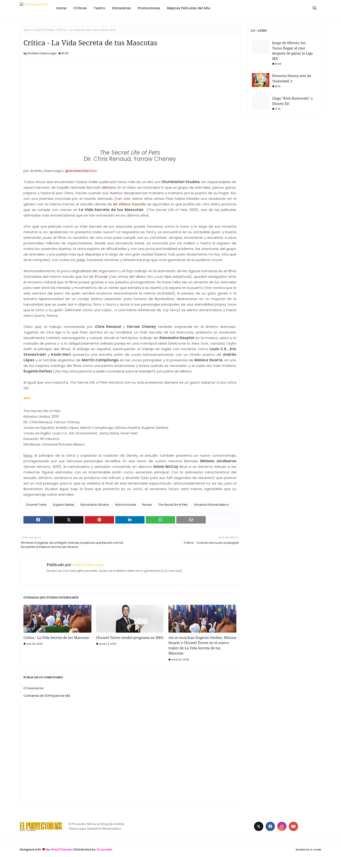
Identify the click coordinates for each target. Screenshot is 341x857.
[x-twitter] (258, 826)
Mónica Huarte (125, 505)
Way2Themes (61, 849)
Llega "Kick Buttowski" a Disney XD (292, 101)
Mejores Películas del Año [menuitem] (188, 8)
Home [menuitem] (61, 8)
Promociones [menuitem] (149, 8)
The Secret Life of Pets (173, 505)
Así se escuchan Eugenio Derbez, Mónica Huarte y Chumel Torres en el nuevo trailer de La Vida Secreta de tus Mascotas (202, 645)
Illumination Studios (94, 505)
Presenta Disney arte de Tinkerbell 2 (291, 78)
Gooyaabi (104, 849)
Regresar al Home (308, 849)
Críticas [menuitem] (80, 8)
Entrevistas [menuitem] (121, 8)
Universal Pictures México (211, 505)
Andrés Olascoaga (42, 53)
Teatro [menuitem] (99, 8)
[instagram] (281, 826)
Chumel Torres (43, 30)
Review (147, 505)
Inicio (27, 30)
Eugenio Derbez (63, 505)
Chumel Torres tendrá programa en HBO (129, 637)
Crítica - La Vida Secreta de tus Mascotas (56, 637)
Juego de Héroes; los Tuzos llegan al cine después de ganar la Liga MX (292, 50)
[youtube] (293, 826)
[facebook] (270, 826)
